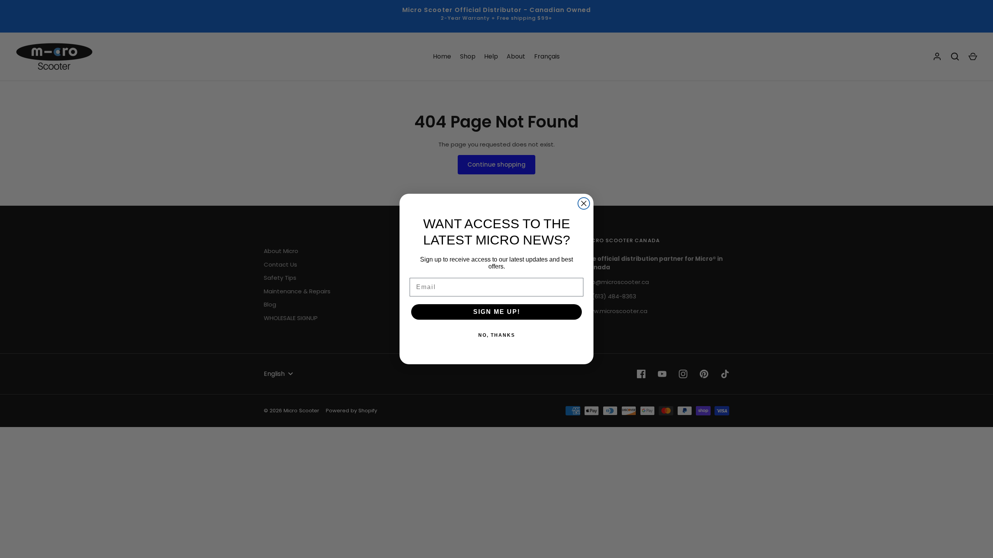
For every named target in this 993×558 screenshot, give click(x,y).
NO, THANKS (496, 335)
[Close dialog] (584, 203)
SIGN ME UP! (496, 311)
